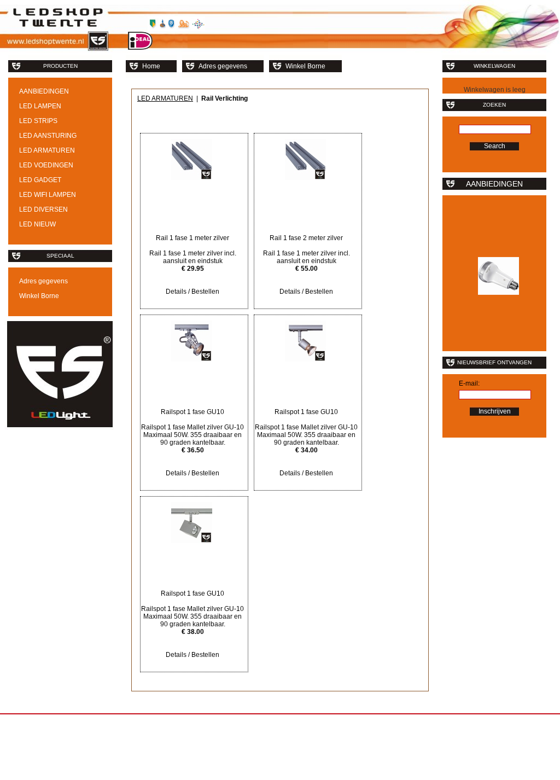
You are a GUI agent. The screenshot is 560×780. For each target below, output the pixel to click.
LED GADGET (40, 180)
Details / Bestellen (192, 291)
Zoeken (494, 105)
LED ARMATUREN (47, 150)
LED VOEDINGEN (46, 165)
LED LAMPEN (40, 106)
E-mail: (469, 383)
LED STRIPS (38, 121)
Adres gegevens (43, 281)
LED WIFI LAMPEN (47, 195)
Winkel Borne (39, 296)
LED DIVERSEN (43, 209)
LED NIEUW (37, 224)
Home (151, 66)
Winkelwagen (494, 66)
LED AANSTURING (48, 135)
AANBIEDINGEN (44, 91)
